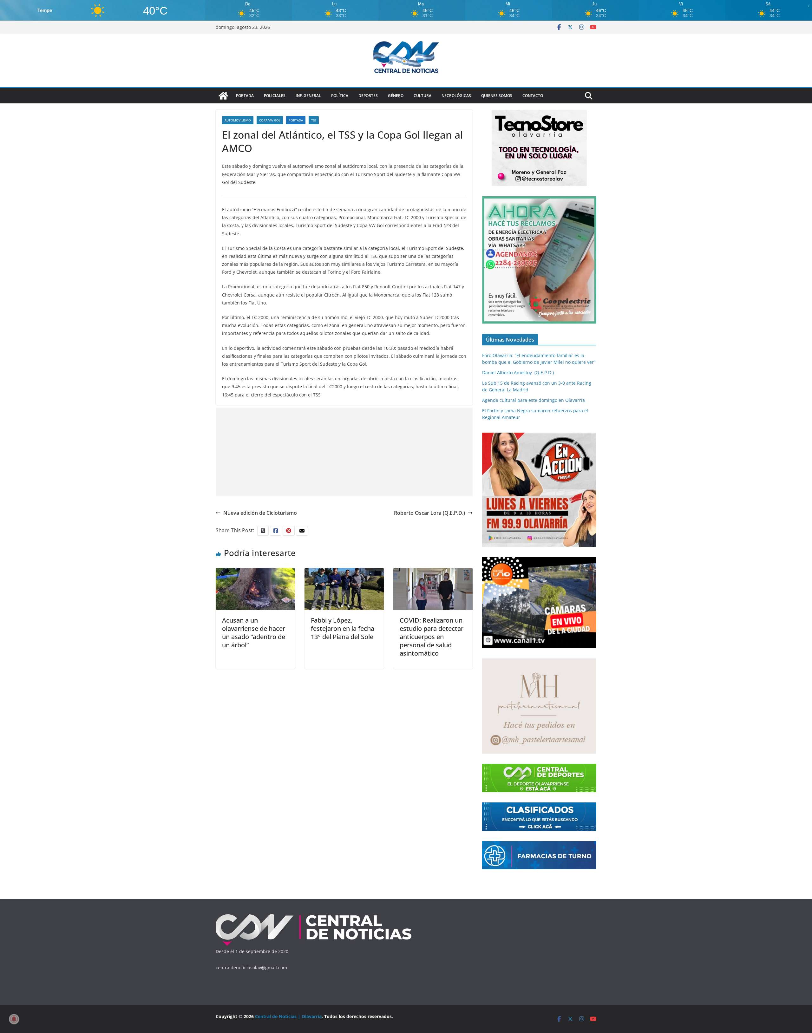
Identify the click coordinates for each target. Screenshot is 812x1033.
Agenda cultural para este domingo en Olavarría (533, 400)
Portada (245, 95)
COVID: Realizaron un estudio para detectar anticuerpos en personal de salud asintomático (431, 636)
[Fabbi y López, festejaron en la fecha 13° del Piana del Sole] (344, 572)
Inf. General (308, 95)
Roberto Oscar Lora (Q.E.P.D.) (429, 512)
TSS (313, 120)
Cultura (422, 95)
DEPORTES (368, 95)
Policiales (274, 95)
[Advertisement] (345, 452)
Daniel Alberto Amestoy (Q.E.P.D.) (518, 372)
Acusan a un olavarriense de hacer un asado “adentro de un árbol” (253, 632)
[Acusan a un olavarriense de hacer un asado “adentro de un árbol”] (255, 572)
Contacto (532, 95)
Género (395, 95)
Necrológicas (456, 95)
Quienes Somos (496, 95)
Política (339, 95)
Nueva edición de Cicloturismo (260, 512)
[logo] (314, 915)
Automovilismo (238, 120)
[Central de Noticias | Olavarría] (223, 95)
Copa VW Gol (269, 120)
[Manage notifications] (14, 1019)
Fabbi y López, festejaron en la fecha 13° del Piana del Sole (342, 628)
